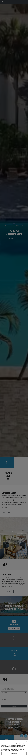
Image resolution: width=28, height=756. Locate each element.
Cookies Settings (14, 753)
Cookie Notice (15, 750)
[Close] (26, 741)
